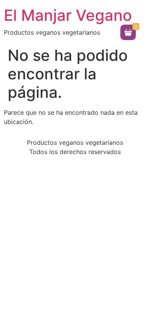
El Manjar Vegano (68, 15)
